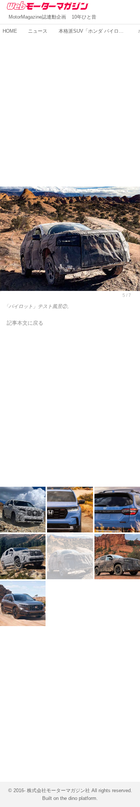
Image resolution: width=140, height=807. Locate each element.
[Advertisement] (70, 106)
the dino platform (78, 798)
